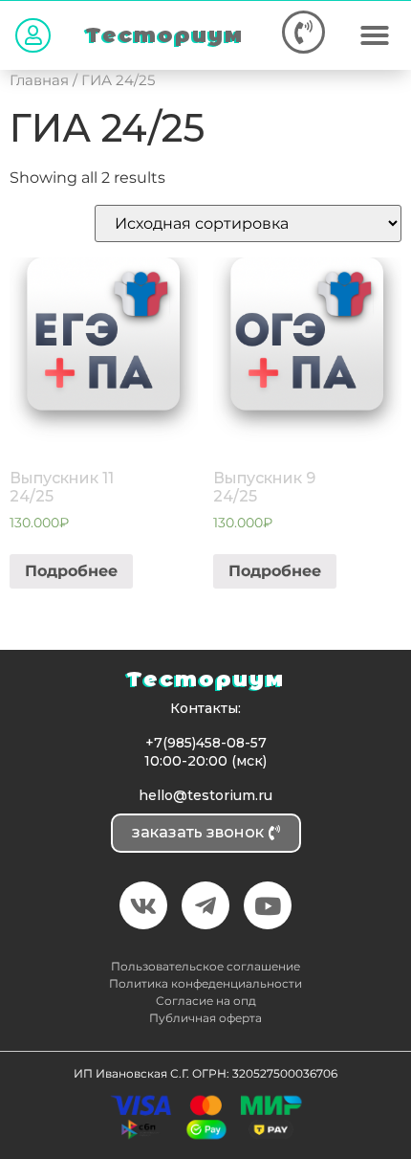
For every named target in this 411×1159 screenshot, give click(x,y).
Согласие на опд (206, 1000)
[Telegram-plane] (205, 905)
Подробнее (71, 571)
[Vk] (143, 905)
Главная (39, 80)
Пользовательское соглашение (205, 966)
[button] (33, 35)
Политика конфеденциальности (205, 983)
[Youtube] (268, 905)
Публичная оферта (205, 1018)
